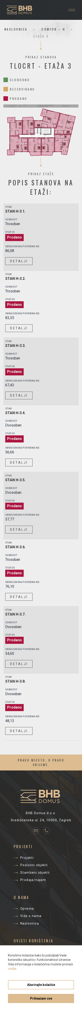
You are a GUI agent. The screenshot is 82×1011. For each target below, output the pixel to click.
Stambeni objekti (35, 872)
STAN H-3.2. (15, 278)
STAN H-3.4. (15, 413)
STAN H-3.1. (15, 211)
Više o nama (30, 916)
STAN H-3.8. (15, 681)
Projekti (27, 858)
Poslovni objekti (34, 865)
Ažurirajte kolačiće (41, 985)
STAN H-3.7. (15, 614)
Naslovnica (16, 29)
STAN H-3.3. (15, 345)
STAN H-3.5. (15, 480)
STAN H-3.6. (15, 547)
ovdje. (12, 968)
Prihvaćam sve (41, 998)
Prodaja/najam (33, 880)
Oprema (27, 908)
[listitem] (47, 118)
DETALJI (19, 261)
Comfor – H (53, 29)
